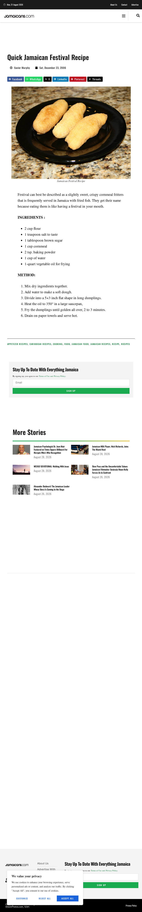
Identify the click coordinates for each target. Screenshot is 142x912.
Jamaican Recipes (100, 343)
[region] (45, 887)
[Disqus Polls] (71, 622)
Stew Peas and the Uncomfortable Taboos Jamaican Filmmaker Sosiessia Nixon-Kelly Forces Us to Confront (110, 469)
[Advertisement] (70, 39)
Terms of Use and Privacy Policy (52, 376)
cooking (58, 343)
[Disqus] (71, 715)
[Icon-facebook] (6, 879)
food (67, 343)
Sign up (71, 390)
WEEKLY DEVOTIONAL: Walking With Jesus (51, 466)
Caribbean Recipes (40, 343)
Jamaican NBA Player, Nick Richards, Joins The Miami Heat (110, 448)
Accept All (67, 898)
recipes (125, 343)
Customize (22, 898)
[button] (123, 16)
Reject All (45, 898)
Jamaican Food (80, 343)
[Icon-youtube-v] (6, 881)
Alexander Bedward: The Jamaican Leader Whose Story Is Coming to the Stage (52, 488)
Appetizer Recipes (17, 343)
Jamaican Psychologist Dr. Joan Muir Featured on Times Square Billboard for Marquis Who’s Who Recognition (51, 449)
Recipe (115, 343)
